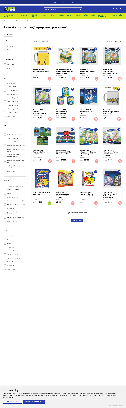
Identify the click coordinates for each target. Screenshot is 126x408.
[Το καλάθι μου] (120, 9)
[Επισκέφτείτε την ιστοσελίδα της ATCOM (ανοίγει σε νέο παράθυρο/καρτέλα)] (115, 406)
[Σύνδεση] (113, 9)
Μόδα (93, 15)
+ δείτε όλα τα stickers (10, 221)
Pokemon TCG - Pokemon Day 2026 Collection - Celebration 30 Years (64, 195)
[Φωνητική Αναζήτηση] (77, 9)
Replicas (61, 15)
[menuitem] (11, 16)
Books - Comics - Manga (9, 16)
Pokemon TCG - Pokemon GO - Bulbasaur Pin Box (39, 111)
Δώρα (86, 15)
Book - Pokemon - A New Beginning (41, 193)
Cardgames (23, 15)
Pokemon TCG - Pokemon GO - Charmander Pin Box (110, 71)
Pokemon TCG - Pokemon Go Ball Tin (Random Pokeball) (63, 152)
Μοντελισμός (117, 15)
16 (50, 41)
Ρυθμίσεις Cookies (11, 401)
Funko (45, 15)
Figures (53, 15)
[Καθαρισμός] (73, 9)
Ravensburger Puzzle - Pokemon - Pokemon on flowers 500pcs (64, 71)
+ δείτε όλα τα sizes (10, 269)
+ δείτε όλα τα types (10, 116)
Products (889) (8, 34)
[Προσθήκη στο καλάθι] (49, 79)
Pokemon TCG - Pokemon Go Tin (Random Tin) (62, 111)
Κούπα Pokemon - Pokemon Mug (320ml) (41, 70)
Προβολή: (45, 41)
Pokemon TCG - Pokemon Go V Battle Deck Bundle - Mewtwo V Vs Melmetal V (111, 195)
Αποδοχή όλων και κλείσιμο (34, 401)
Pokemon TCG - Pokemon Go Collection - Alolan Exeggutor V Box (88, 152)
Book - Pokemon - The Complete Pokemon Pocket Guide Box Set (87, 194)
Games (69, 15)
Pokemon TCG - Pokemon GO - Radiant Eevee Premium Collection (110, 152)
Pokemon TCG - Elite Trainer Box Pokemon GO (87, 111)
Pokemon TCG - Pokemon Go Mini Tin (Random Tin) (40, 152)
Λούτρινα (78, 15)
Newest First (116, 41)
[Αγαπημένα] (117, 9)
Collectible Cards (34, 16)
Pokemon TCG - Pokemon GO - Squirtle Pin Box (87, 71)
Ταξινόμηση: (108, 41)
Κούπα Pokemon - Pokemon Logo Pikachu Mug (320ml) (111, 111)
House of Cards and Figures (12, 21)
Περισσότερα (77, 220)
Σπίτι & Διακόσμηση (102, 16)
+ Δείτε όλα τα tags (9, 171)
